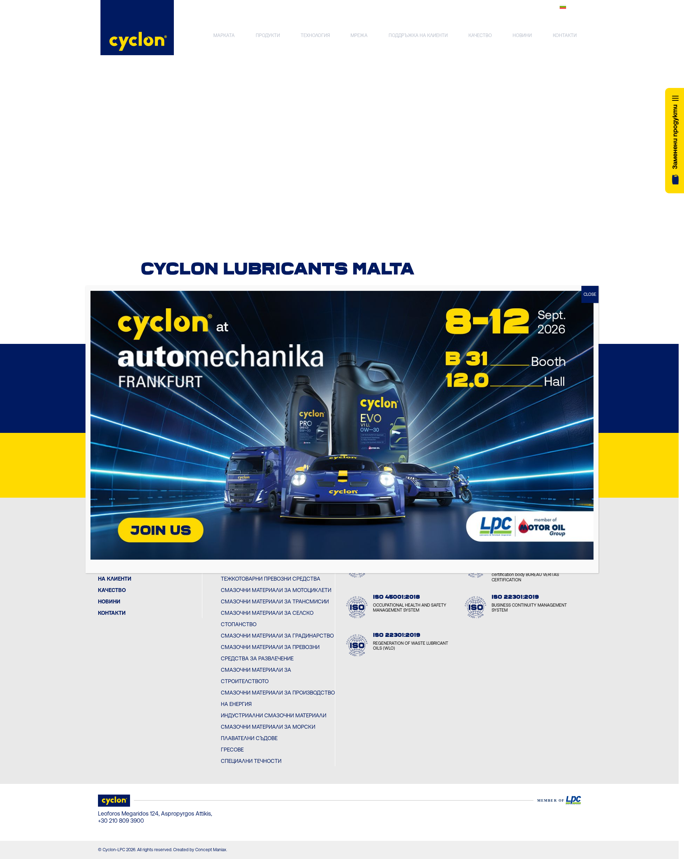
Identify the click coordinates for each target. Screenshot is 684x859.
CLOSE (590, 294)
